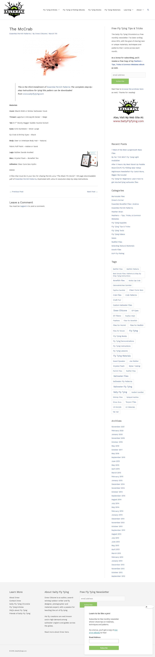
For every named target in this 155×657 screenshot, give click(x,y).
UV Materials (130, 407)
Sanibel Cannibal (138, 392)
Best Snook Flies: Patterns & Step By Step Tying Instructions (127, 275)
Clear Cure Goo (136, 290)
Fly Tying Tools (118, 230)
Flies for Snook (119, 331)
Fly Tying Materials (112, 10)
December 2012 (118, 565)
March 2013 (116, 553)
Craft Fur (117, 300)
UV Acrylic (117, 407)
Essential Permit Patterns (20, 34)
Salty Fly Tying (120, 392)
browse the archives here (132, 89)
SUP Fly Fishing (118, 253)
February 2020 (117, 431)
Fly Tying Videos (118, 234)
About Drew (14, 598)
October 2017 (117, 450)
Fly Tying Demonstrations (123, 341)
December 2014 (118, 484)
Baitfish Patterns (133, 269)
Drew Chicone (120, 310)
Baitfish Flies (118, 269)
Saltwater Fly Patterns (122, 381)
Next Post (92, 192)
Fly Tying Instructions (121, 346)
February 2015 (117, 477)
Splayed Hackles (133, 397)
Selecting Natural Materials (123, 246)
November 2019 (118, 438)
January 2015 (117, 480)
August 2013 (116, 534)
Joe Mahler (134, 361)
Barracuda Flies (118, 196)
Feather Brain (117, 212)
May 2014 (115, 507)
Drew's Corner (118, 200)
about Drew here (61, 632)
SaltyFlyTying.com (21, 651)
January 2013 (117, 561)
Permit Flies (117, 371)
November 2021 (118, 427)
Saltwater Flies (120, 376)
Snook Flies (116, 250)
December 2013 (118, 519)
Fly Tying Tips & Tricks (121, 227)
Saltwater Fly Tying (122, 386)
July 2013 (115, 538)
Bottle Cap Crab (134, 280)
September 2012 (118, 576)
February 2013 (117, 557)
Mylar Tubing (134, 366)
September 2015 (118, 457)
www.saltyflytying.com (33, 94)
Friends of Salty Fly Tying (19, 613)
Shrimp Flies (118, 397)
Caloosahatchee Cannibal (122, 285)
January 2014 (117, 515)
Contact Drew (15, 601)
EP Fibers (117, 316)
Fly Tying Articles (50, 10)
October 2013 (117, 526)
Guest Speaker (119, 361)
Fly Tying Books (94, 10)
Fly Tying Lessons (120, 351)
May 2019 (115, 446)
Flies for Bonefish (130, 320)
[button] (148, 10)
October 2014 (117, 492)
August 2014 (116, 500)
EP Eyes (135, 311)
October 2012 (117, 572)
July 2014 (115, 503)
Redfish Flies (117, 242)
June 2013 (116, 542)
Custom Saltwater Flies (122, 305)
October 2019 (117, 442)
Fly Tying (133, 330)
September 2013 (118, 530)
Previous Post (16, 192)
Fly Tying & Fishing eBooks (74, 10)
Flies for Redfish (136, 325)
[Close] (149, 606)
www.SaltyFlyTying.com (128, 121)
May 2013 (115, 546)
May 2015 (115, 465)
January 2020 (117, 434)
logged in (24, 206)
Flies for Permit (119, 325)
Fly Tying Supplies (119, 223)
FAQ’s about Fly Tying (18, 610)
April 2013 (115, 549)
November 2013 (118, 523)
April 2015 (116, 469)
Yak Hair (116, 412)
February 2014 (117, 511)
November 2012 (118, 569)
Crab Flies (117, 295)
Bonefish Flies (119, 280)
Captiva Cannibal (119, 290)
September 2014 (118, 496)
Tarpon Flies (131, 402)
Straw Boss (117, 402)
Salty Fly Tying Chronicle (19, 604)
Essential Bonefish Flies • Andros (125, 204)
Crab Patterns (131, 295)
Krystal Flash (118, 366)
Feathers (116, 320)
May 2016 (115, 454)
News (114, 238)
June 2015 (116, 461)
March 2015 (116, 473)
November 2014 (118, 488)
